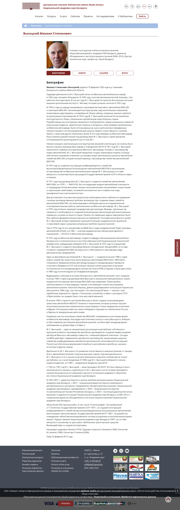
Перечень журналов (32, 461)
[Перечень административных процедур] (120, 467)
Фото (125, 73)
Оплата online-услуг (60, 464)
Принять (65, 503)
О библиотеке (125, 16)
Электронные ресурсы (32, 457)
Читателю (55, 450)
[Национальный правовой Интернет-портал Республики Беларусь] (136, 467)
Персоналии (36, 25)
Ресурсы (51, 16)
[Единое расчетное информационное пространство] (152, 467)
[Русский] (144, 6)
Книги (82, 73)
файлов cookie (88, 491)
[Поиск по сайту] (132, 6)
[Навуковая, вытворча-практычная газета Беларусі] (136, 476)
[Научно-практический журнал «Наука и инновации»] (120, 476)
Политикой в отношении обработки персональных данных (125, 496)
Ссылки (103, 73)
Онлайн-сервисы (30, 464)
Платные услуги (58, 461)
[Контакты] (156, 6)
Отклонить (84, 503)
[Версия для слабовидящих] (138, 6)
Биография (58, 73)
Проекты (88, 16)
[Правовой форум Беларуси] (152, 476)
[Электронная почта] (126, 6)
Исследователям (105, 16)
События (75, 16)
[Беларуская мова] (150, 6)
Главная (25, 25)
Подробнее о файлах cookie (108, 503)
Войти (142, 16)
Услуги (63, 16)
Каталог (39, 16)
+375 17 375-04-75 (92, 461)
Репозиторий (28, 453)
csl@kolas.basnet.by (93, 464)
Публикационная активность (65, 457)
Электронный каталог (32, 450)
